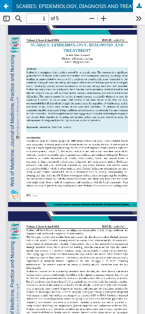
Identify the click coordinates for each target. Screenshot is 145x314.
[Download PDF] (139, 6)
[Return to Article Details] (6, 6)
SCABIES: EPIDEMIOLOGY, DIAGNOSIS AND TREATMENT (80, 6)
